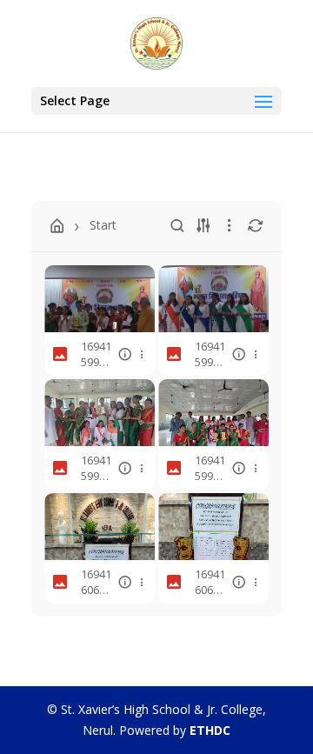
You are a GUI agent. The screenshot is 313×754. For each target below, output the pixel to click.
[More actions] (141, 354)
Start (103, 225)
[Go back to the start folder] (57, 226)
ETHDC (210, 730)
